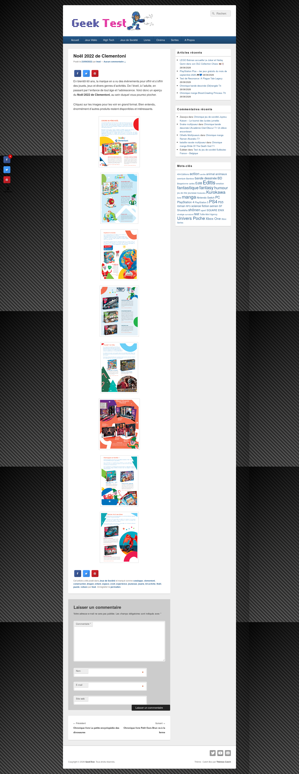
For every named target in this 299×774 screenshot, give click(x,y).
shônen (194, 209)
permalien (115, 586)
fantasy (206, 187)
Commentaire (83, 623)
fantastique (188, 187)
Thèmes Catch (223, 761)
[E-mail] (228, 753)
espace (105, 583)
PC (217, 197)
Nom (78, 670)
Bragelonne (182, 183)
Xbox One (213, 218)
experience (121, 583)
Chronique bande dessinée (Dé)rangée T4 (200, 85)
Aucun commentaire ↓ (115, 61)
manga (189, 196)
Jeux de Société (129, 40)
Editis (209, 182)
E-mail (79, 684)
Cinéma (160, 40)
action (195, 173)
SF (220, 206)
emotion (220, 183)
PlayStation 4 (185, 202)
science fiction (200, 206)
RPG (188, 206)
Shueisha (182, 210)
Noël (159, 583)
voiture (84, 586)
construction (79, 583)
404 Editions (183, 174)
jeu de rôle (182, 192)
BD (220, 178)
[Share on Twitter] (86, 76)
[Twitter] (213, 753)
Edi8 (198, 183)
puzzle (76, 586)
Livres (147, 40)
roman (181, 206)
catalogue (138, 580)
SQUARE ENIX (215, 210)
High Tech (108, 40)
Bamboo (190, 178)
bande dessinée (206, 178)
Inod (98, 61)
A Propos (190, 40)
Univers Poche (191, 218)
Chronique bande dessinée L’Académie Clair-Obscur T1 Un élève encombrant (203, 128)
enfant (98, 583)
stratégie (180, 214)
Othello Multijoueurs (190, 135)
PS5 (220, 202)
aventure (181, 178)
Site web (80, 698)
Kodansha (201, 193)
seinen (214, 206)
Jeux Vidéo (91, 40)
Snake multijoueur (189, 124)
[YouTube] (220, 753)
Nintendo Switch (206, 197)
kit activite (150, 583)
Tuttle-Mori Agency (208, 214)
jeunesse (132, 583)
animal (210, 174)
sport (203, 210)
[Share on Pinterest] (95, 76)
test (196, 214)
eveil (112, 583)
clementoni (149, 580)
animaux (221, 174)
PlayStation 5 (201, 202)
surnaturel (189, 214)
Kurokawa (215, 192)
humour (221, 187)
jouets (141, 583)
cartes (192, 183)
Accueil (75, 40)
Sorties (175, 40)
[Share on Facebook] (77, 76)
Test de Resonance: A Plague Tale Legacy (201, 78)
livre (179, 197)
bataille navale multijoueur (193, 142)
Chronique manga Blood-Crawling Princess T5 (203, 93)
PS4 (213, 201)
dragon (90, 583)
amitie (203, 174)
